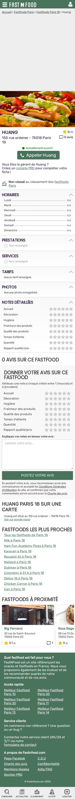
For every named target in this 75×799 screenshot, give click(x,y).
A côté (51, 796)
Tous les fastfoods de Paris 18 (26, 535)
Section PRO (13, 775)
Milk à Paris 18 (14, 540)
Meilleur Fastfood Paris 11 (50, 701)
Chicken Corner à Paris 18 (23, 584)
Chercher (7, 796)
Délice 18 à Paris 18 (18, 578)
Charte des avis (57, 493)
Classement (36, 796)
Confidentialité (49, 764)
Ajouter (67, 796)
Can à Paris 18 (14, 589)
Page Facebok (14, 758)
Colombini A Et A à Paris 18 (24, 573)
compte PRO (25, 168)
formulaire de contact (20, 745)
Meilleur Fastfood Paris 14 (50, 710)
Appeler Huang (41, 155)
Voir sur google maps (17, 519)
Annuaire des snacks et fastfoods (23, 4)
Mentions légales (16, 769)
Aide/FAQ (45, 769)
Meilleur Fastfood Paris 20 (17, 701)
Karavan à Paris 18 (17, 551)
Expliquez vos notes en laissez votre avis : (28, 436)
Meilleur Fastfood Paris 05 (50, 692)
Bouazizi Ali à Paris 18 (20, 557)
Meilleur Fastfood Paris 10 (17, 692)
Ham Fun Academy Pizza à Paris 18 (30, 546)
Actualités (22, 796)
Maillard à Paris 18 (17, 562)
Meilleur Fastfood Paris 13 (17, 710)
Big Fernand (13, 628)
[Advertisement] (37, 53)
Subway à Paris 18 (17, 567)
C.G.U (42, 758)
